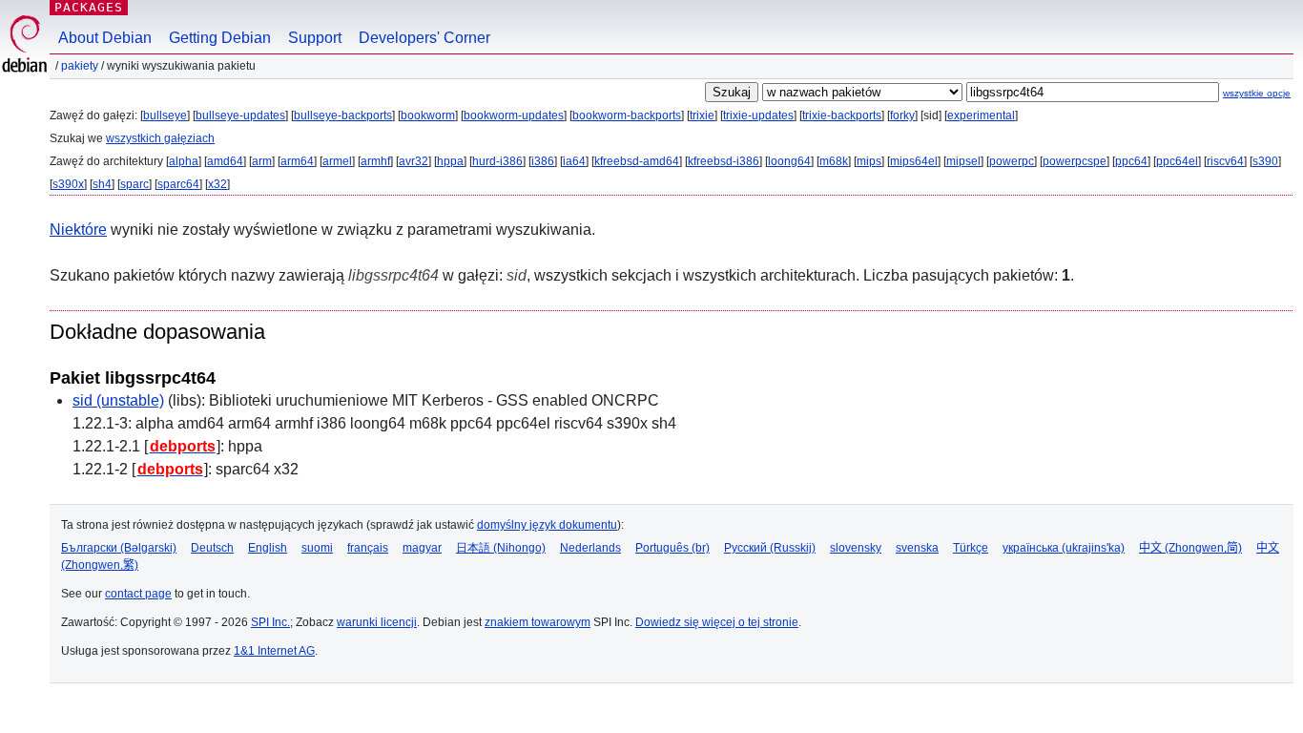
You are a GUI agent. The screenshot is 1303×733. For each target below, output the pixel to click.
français (367, 548)
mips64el (914, 161)
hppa (450, 161)
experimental (981, 115)
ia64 (574, 161)
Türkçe (970, 548)
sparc (134, 184)
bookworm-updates (514, 115)
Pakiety (79, 66)
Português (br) (672, 548)
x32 (217, 184)
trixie (702, 115)
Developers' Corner (424, 38)
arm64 (297, 161)
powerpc (1011, 161)
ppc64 (1131, 161)
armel (337, 161)
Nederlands (590, 548)
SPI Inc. (270, 622)
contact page (138, 593)
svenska (917, 548)
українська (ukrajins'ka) (1064, 548)
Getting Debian (220, 38)
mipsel (963, 161)
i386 (542, 161)
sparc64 (178, 184)
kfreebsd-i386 (723, 161)
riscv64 (1225, 161)
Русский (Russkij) (770, 548)
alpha (183, 161)
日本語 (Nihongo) (501, 548)
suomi (317, 548)
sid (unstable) (118, 400)
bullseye (165, 115)
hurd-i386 (497, 161)
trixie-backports (841, 115)
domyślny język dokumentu (547, 525)
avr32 (413, 161)
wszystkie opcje (1257, 93)
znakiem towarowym (537, 622)
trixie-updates (758, 115)
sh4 (102, 184)
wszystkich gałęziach (160, 138)
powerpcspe (1075, 161)
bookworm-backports (626, 115)
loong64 (789, 161)
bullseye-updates (240, 115)
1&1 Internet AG (274, 651)
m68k (833, 161)
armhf (375, 161)
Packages (88, 7)
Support (314, 38)
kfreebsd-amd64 (636, 161)
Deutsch (212, 548)
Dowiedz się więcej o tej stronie (716, 622)
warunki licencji (377, 622)
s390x (68, 184)
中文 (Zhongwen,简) (1190, 548)
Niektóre (78, 229)
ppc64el (1177, 161)
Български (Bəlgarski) (118, 548)
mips (869, 161)
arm (262, 161)
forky (902, 115)
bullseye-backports (343, 115)
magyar (422, 548)
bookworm (428, 115)
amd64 (225, 161)
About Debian (105, 38)
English (267, 548)
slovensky (855, 548)
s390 (1265, 161)
